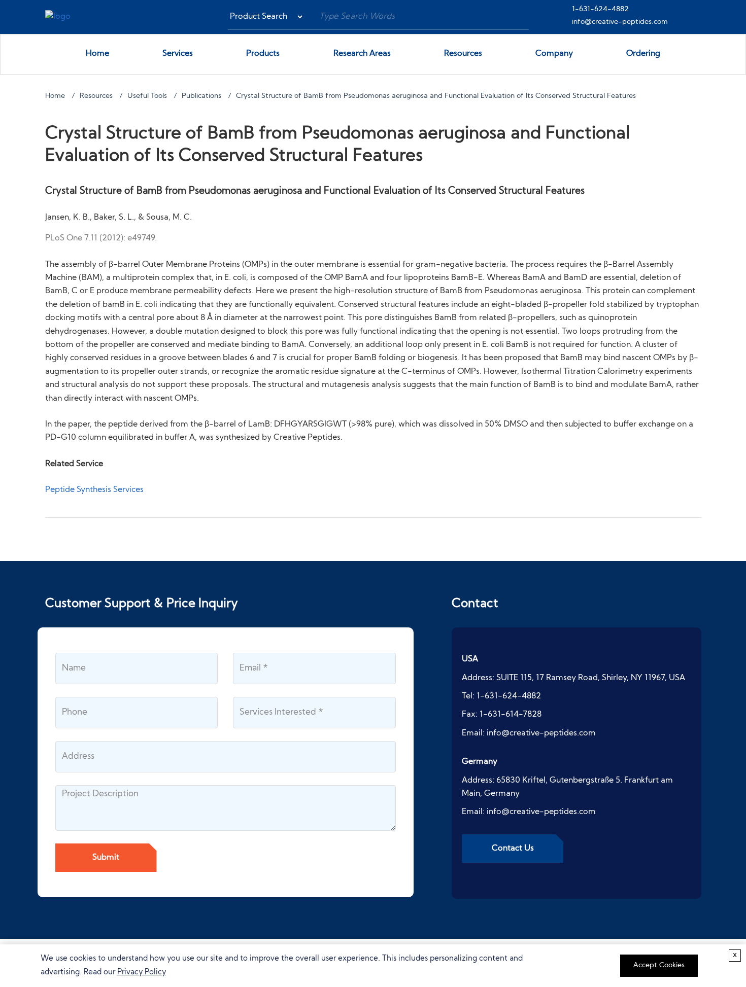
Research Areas (362, 54)
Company (554, 54)
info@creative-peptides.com (620, 22)
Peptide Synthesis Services (94, 490)
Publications (201, 96)
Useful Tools (147, 96)
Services (177, 54)
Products (263, 54)
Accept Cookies (659, 965)
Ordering (643, 54)
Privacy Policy (141, 972)
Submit (105, 858)
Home (97, 54)
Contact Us (513, 848)
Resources (463, 54)
